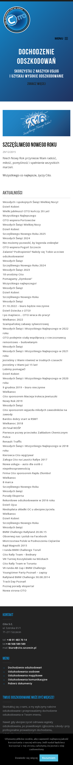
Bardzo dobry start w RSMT (20, 419)
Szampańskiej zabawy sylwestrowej (26, 324)
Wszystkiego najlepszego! (19, 283)
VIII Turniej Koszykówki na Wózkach (25, 559)
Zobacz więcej (36, 84)
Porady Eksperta (13, 495)
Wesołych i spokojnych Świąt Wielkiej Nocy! (30, 202)
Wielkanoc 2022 (13, 319)
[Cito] (36, 20)
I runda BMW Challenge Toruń (22, 550)
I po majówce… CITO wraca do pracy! (26, 315)
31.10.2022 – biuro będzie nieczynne (26, 306)
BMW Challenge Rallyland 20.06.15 (25, 532)
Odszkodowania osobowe (24, 671)
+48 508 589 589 (15, 644)
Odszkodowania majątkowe (25, 675)
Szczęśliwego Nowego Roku (21, 297)
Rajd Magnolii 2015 (15, 545)
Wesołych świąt (13, 491)
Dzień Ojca (10, 504)
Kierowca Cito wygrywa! (18, 455)
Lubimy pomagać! (14, 369)
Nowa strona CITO (14, 590)
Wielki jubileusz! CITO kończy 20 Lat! (26, 211)
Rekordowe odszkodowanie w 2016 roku (29, 500)
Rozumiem (48, 758)
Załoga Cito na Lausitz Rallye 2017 (25, 459)
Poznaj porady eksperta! (18, 586)
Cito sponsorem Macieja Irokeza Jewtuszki (30, 396)
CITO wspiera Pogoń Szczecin (22, 247)
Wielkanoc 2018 (13, 423)
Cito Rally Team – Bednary (19, 554)
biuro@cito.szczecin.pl (22, 647)
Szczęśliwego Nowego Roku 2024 (24, 265)
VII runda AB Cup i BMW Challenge (24, 568)
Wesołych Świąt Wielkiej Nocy (22, 224)
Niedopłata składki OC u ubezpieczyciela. (29, 509)
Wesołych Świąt (13, 260)
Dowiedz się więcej (26, 758)
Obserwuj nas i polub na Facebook (25, 536)
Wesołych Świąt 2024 (16, 238)
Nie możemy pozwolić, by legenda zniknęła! (30, 242)
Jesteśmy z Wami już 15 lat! (20, 364)
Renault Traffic (12, 441)
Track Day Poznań (14, 581)
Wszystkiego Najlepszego (19, 215)
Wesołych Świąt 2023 (16, 269)
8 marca (8, 482)
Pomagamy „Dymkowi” (17, 278)
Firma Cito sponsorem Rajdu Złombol (27, 473)
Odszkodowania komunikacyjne (27, 679)
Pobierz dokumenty (20, 683)
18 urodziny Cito (13, 274)
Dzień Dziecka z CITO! (17, 310)
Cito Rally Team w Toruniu (19, 563)
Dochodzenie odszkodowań (25, 667)
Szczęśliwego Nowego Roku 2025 (24, 233)
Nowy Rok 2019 (13, 401)
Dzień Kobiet (11, 206)
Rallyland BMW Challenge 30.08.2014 (26, 577)
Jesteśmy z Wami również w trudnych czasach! (32, 360)
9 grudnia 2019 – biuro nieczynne (24, 387)
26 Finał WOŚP (12, 428)
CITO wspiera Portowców (19, 220)
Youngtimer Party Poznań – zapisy (25, 572)
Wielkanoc (9, 391)
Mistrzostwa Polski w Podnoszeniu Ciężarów (31, 541)
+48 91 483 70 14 (17, 639)
